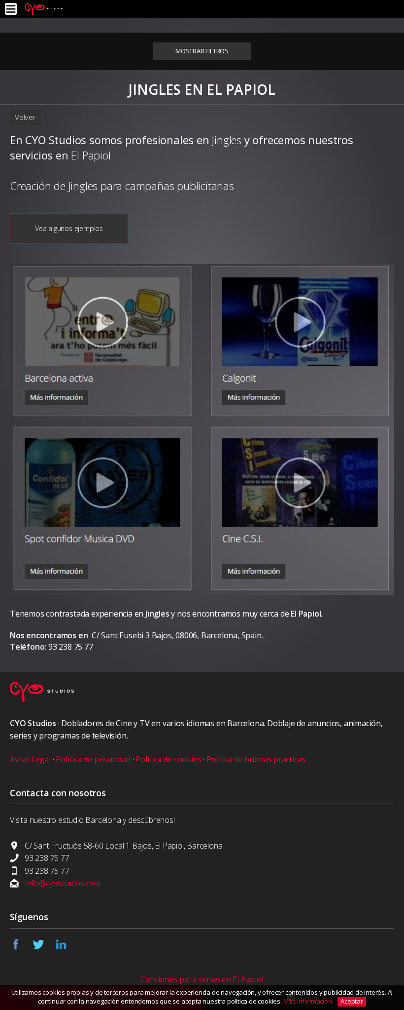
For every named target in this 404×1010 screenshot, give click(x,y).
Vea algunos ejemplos (69, 228)
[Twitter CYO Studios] (44, 947)
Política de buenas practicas (255, 759)
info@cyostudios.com (63, 883)
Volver (25, 117)
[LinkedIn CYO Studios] (66, 947)
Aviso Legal (30, 759)
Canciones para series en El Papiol (201, 979)
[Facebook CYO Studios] (21, 947)
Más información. (309, 1001)
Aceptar (351, 1001)
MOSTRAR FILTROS (202, 50)
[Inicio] (44, 9)
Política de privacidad (93, 759)
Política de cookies (168, 759)
